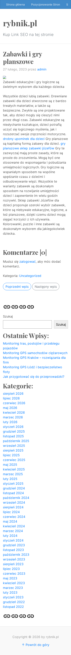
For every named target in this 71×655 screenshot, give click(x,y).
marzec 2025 (13, 474)
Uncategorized (30, 276)
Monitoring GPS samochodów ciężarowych (35, 353)
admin (41, 69)
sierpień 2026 (13, 393)
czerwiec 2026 (14, 403)
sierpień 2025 (13, 450)
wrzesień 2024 (14, 502)
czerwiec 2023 (14, 573)
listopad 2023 (13, 550)
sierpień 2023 (13, 564)
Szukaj (8, 316)
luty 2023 (10, 592)
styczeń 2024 (13, 540)
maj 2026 (10, 408)
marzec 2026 (13, 417)
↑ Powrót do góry (35, 645)
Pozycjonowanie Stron (45, 4)
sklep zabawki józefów (37, 148)
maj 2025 (10, 465)
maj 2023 (10, 578)
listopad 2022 (13, 607)
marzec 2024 (13, 531)
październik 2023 (16, 555)
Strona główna (15, 4)
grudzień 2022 (14, 602)
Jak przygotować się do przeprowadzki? (33, 377)
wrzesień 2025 (14, 446)
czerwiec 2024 (14, 517)
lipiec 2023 (11, 569)
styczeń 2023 (13, 597)
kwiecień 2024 (14, 526)
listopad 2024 (13, 493)
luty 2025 (10, 479)
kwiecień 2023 (14, 583)
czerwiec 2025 (14, 460)
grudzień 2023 (14, 545)
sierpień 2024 (13, 507)
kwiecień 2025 (14, 469)
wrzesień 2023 (14, 559)
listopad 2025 (13, 436)
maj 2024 (10, 521)
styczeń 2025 (13, 483)
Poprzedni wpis (17, 287)
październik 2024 (16, 498)
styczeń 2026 (13, 427)
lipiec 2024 (11, 512)
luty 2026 (10, 422)
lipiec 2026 (11, 398)
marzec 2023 (13, 588)
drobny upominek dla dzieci (24, 139)
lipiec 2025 (11, 455)
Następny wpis (46, 287)
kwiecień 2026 (14, 412)
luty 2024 (10, 536)
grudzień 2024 (14, 488)
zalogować (27, 261)
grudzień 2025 (14, 431)
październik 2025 (16, 441)
